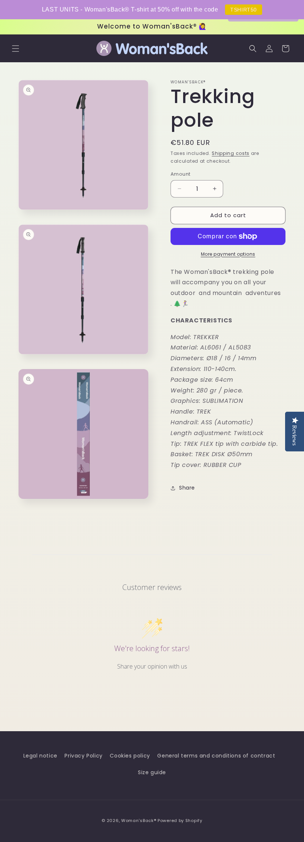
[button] (15, 48)
